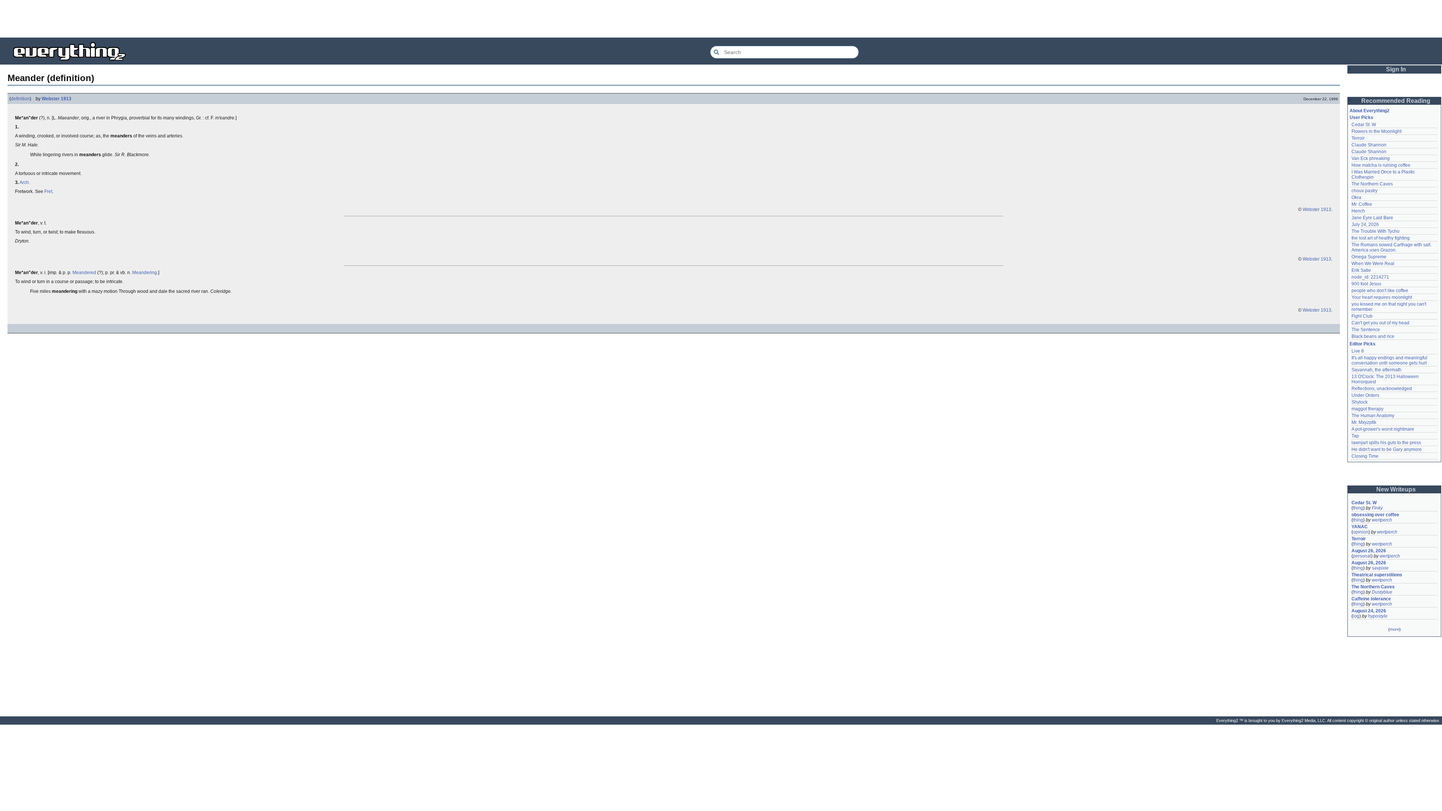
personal (1362, 556)
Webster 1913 (56, 98)
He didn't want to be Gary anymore (1386, 449)
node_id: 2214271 (1370, 277)
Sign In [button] (1396, 69)
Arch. (25, 182)
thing (1358, 508)
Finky (1377, 508)
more (1394, 629)
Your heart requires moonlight (1381, 297)
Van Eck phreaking (1370, 158)
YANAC (1359, 526)
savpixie (1380, 568)
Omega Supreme (1368, 256)
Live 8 (1357, 351)
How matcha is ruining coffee (1380, 165)
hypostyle (1378, 616)
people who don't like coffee (1379, 290)
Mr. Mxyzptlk (1363, 422)
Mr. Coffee (1361, 204)
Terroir (1358, 138)
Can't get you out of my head (1380, 323)
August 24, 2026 (1368, 611)
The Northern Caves (1372, 184)
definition (20, 98)
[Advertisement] (721, 19)
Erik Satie (1361, 270)
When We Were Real (1372, 263)
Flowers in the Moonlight (1376, 131)
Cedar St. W (1363, 124)
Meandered (84, 272)
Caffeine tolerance (1371, 598)
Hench (1358, 211)
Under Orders (1365, 395)
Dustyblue (1382, 592)
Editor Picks (1363, 344)
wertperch (1382, 520)
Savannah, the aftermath (1376, 369)
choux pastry (1364, 190)
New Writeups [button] (1396, 489)
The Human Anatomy (1372, 415)
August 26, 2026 (1368, 550)
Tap (1355, 436)
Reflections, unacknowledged (1381, 388)
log (1356, 616)
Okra (1356, 197)
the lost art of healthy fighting (1380, 238)
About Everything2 (1369, 110)
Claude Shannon (1368, 145)
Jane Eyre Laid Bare (1372, 217)
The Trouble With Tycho (1375, 231)
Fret (48, 191)
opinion (1360, 532)
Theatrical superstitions (1376, 574)
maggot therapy (1367, 409)
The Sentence (1365, 329)
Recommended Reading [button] (1395, 101)
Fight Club (1362, 316)
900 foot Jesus (1366, 283)
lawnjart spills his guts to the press (1386, 442)
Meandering (144, 272)
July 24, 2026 (1365, 224)
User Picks (1361, 117)
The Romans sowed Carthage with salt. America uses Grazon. (1391, 247)
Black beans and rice (1372, 336)
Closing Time (1365, 456)
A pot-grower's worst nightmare (1382, 429)
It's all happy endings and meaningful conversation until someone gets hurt (1389, 360)
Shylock (1359, 402)
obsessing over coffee (1375, 514)
